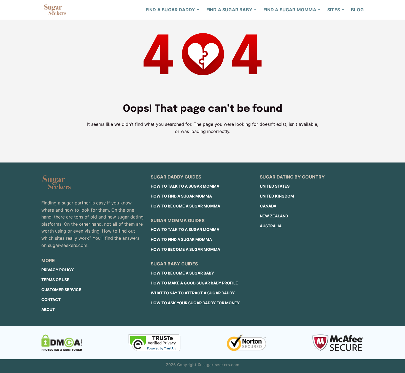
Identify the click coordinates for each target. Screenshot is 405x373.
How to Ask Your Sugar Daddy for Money (195, 302)
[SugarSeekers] (55, 10)
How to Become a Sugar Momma (185, 206)
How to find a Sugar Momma (181, 196)
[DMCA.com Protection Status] (61, 342)
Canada (268, 206)
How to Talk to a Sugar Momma (185, 186)
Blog (357, 9)
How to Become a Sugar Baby (182, 273)
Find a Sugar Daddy (170, 9)
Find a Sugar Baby (229, 9)
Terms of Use (55, 279)
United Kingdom (277, 196)
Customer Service (61, 289)
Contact (51, 299)
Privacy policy (57, 269)
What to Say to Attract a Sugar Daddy (193, 293)
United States (275, 186)
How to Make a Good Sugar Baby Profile (194, 283)
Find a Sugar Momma (289, 9)
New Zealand (274, 216)
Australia (271, 225)
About (48, 309)
